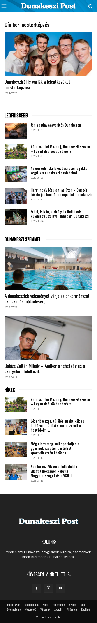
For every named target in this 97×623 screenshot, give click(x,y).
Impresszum (13, 605)
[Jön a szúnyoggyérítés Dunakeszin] (16, 131)
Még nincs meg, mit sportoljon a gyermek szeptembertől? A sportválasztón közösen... (55, 448)
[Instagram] (48, 588)
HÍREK (10, 390)
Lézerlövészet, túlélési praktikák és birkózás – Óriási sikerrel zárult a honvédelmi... (57, 425)
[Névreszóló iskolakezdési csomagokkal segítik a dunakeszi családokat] (16, 174)
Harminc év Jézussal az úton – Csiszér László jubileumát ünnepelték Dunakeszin (61, 192)
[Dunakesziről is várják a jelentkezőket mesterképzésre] (48, 54)
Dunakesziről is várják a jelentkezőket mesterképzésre (37, 84)
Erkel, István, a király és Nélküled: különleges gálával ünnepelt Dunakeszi (60, 214)
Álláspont (72, 609)
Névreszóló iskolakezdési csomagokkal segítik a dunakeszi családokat (59, 171)
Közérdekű (30, 609)
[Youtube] (60, 588)
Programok (59, 605)
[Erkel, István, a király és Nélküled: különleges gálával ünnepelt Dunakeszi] (16, 217)
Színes (72, 605)
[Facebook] (36, 588)
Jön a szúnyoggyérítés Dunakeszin (56, 125)
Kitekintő (85, 609)
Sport (83, 605)
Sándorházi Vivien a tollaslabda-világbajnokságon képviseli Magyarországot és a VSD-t (55, 471)
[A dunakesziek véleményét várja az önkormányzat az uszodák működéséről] (48, 268)
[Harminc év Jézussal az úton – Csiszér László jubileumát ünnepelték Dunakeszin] (16, 196)
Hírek (45, 605)
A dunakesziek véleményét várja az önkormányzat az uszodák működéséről (47, 298)
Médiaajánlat (32, 605)
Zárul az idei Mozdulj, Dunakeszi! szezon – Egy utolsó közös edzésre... (60, 149)
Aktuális (58, 609)
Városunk (45, 609)
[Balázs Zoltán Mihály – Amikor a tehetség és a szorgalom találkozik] (48, 338)
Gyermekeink (14, 609)
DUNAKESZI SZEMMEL (23, 239)
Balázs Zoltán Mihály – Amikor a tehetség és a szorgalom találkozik (45, 368)
